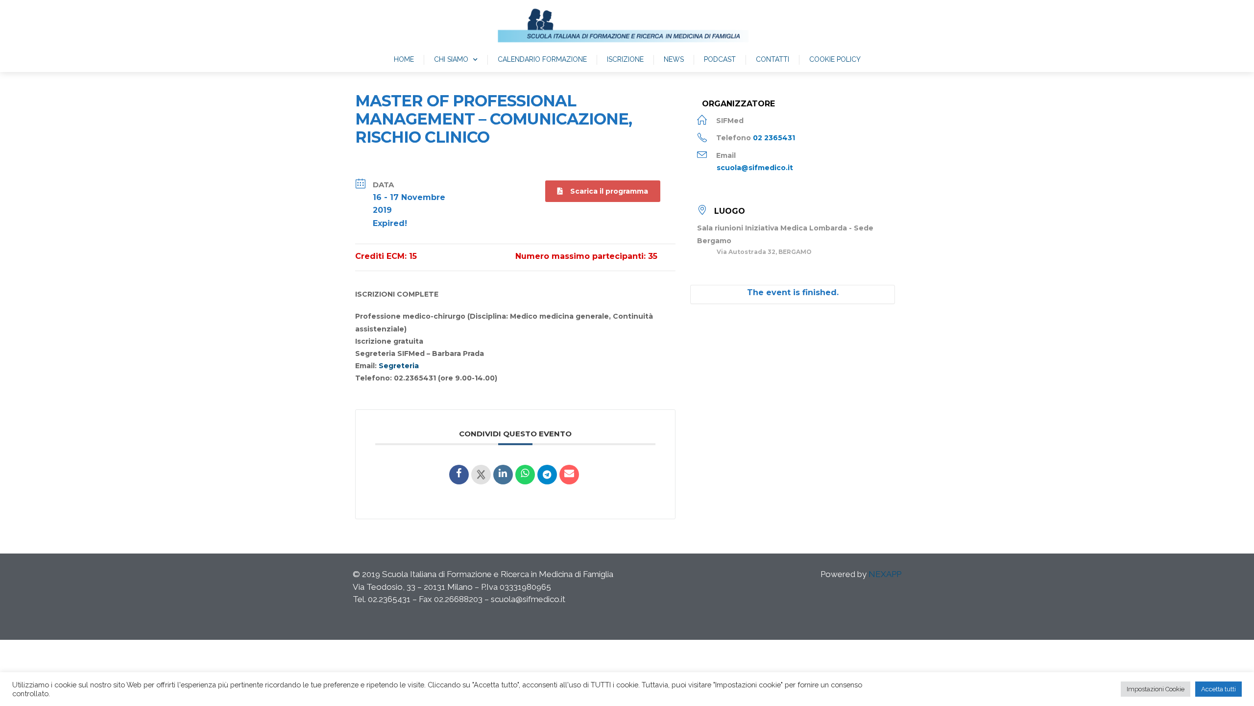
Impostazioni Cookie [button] (1155, 689)
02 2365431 (774, 137)
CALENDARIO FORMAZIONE (542, 59)
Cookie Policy (835, 59)
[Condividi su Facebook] (459, 474)
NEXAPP (884, 574)
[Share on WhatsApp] (525, 474)
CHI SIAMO (451, 59)
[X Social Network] (481, 474)
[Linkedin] (503, 474)
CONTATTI (772, 59)
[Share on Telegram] (547, 474)
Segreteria (399, 365)
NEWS (674, 59)
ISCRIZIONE (625, 59)
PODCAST (720, 59)
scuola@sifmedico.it (755, 167)
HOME (404, 59)
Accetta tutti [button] (1218, 689)
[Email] (569, 474)
